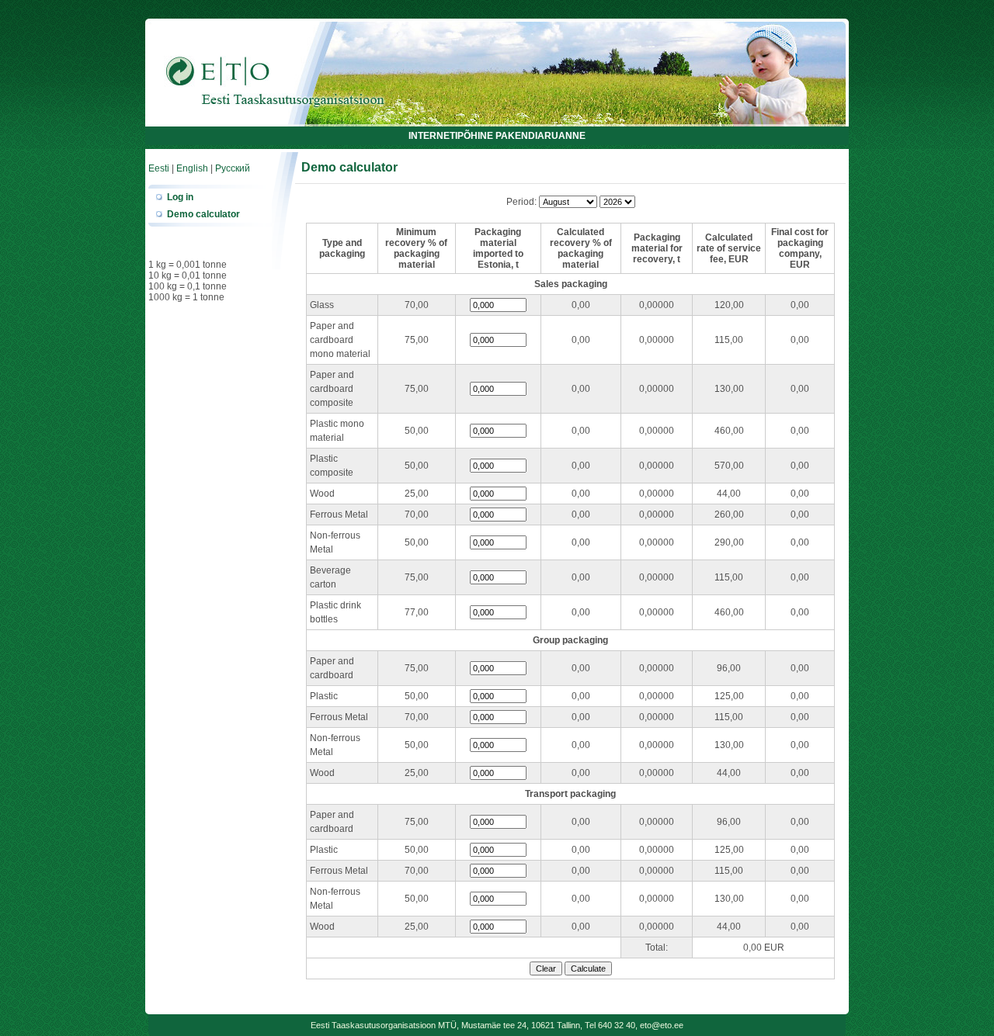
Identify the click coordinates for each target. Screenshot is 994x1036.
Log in (180, 197)
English (192, 168)
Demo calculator (203, 214)
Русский (232, 168)
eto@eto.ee (661, 1025)
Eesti (158, 168)
